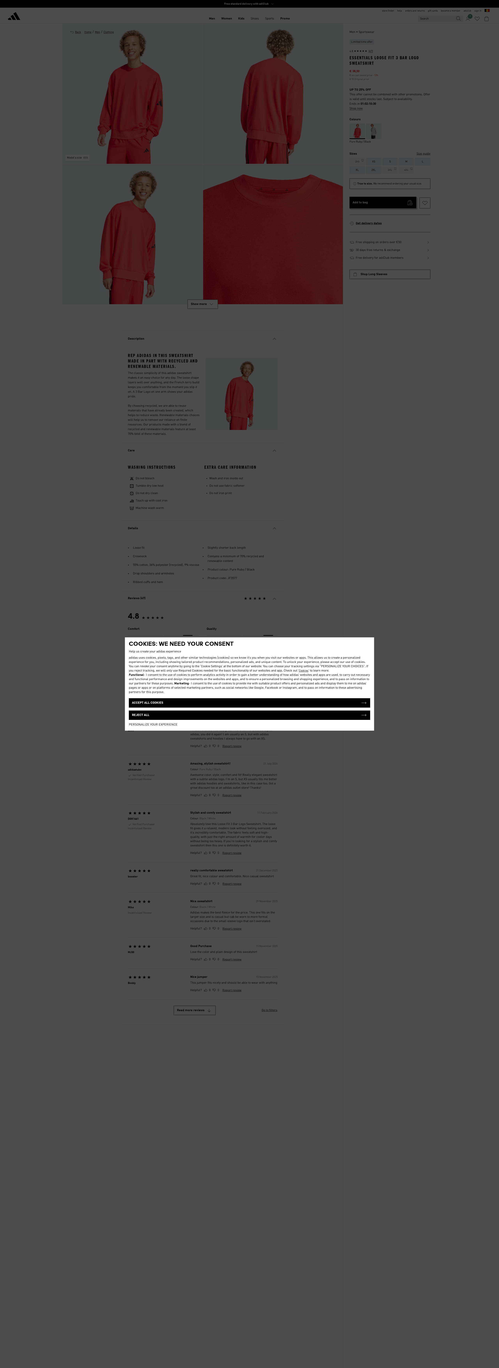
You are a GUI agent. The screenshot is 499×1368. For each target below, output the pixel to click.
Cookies (303, 670)
